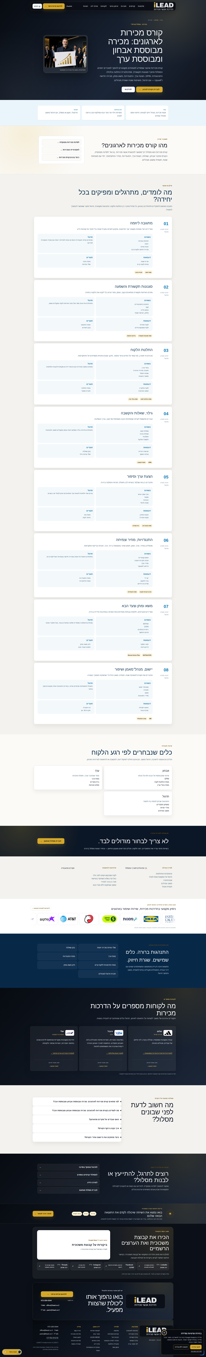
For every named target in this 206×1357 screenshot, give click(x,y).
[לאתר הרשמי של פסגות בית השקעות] (69, 1033)
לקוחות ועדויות (95, 1331)
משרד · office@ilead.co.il (50, 1305)
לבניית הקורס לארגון (149, 89)
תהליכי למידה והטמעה (111, 1341)
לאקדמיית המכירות (69, 150)
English (69, 6)
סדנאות (141, 6)
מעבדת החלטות (113, 1344)
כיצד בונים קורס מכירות (68, 157)
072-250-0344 (53, 1327)
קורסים (132, 6)
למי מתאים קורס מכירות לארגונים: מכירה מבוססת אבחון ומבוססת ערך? (86, 1101)
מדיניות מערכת (76, 1334)
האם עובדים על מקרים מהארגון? (104, 1119)
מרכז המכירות (133, 1334)
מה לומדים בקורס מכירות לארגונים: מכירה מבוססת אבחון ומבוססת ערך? (85, 1110)
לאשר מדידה (196, 1347)
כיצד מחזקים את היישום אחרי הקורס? (101, 1137)
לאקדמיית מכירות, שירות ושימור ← (62, 1053)
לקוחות (104, 6)
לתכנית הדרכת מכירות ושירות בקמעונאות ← (157, 1053)
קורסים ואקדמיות (113, 1334)
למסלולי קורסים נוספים (68, 1175)
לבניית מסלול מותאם (51, 841)
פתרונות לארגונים (132, 1331)
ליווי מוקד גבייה (133, 1344)
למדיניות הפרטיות (196, 1351)
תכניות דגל (115, 1337)
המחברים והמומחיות (93, 1347)
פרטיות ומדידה (52, 1338)
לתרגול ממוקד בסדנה (68, 1167)
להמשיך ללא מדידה (181, 1347)
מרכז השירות (133, 1337)
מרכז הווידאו (96, 1341)
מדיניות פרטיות (76, 1341)
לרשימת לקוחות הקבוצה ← (41, 908)
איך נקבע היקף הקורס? (108, 1128)
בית (161, 20)
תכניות (123, 6)
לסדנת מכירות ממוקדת (68, 142)
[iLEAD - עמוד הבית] (163, 6)
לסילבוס (128, 89)
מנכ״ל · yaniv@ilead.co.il (50, 1310)
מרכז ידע (94, 6)
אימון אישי (114, 6)
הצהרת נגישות (76, 1344)
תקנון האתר (77, 1337)
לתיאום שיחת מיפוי (53, 6)
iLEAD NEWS (95, 1337)
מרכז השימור (133, 1341)
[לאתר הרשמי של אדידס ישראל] (167, 1033)
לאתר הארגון (152, 1066)
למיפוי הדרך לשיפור (43, 1214)
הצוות (85, 6)
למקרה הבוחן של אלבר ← (114, 1053)
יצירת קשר (77, 1331)
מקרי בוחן (96, 1334)
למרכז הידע (68, 1182)
